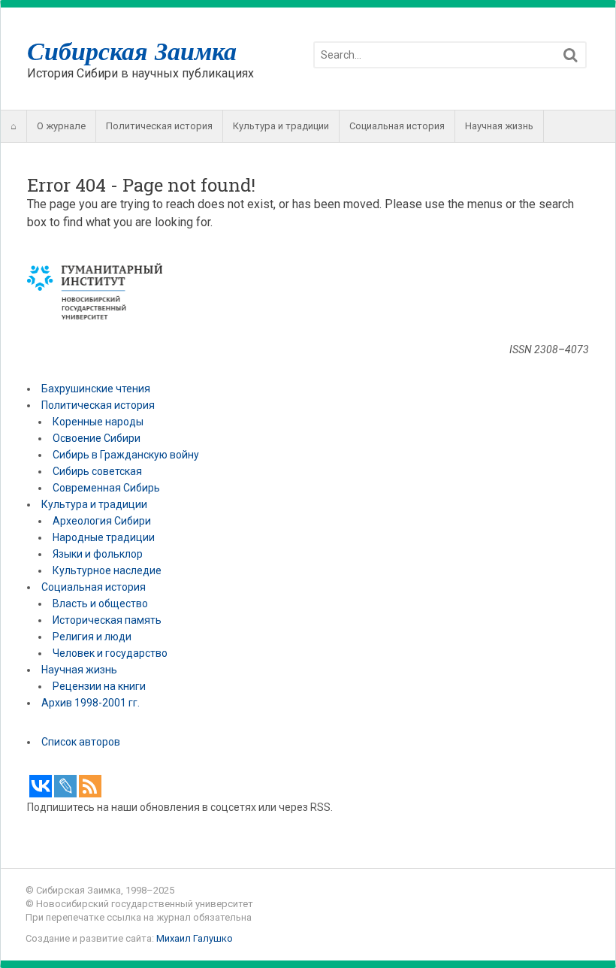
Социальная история (397, 126)
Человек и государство (110, 653)
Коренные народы (98, 422)
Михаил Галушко (194, 938)
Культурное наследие (107, 570)
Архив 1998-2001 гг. (91, 703)
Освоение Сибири (96, 438)
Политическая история (159, 126)
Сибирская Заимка (132, 50)
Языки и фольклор (98, 554)
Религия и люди (92, 637)
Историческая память (107, 620)
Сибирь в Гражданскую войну (126, 455)
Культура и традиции (281, 126)
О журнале (61, 126)
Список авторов (80, 742)
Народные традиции (104, 537)
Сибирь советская (97, 471)
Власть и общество (100, 603)
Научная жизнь (499, 126)
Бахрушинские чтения (95, 389)
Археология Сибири (102, 521)
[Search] (570, 55)
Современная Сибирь (106, 488)
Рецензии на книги (99, 686)
